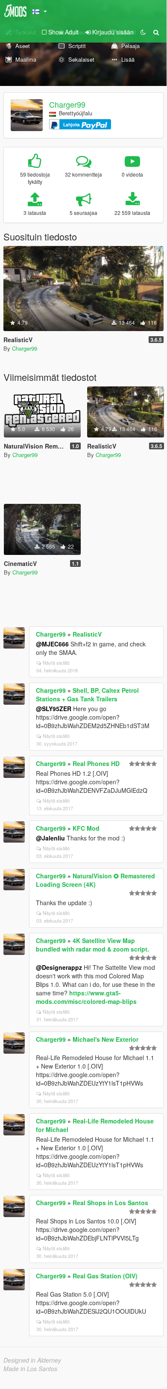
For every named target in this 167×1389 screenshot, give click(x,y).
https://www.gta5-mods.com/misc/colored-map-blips (86, 997)
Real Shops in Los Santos (110, 1202)
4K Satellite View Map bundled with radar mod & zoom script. (92, 944)
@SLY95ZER (53, 708)
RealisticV (87, 634)
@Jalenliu (50, 838)
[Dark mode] (143, 32)
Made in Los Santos (30, 1368)
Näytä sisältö (56, 662)
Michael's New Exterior (105, 1039)
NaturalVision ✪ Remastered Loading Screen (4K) (95, 880)
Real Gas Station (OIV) (105, 1276)
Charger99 (67, 104)
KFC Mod (86, 828)
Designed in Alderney (32, 1360)
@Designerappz (59, 967)
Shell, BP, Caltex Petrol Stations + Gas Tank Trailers (87, 694)
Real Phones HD (96, 763)
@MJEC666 (52, 644)
